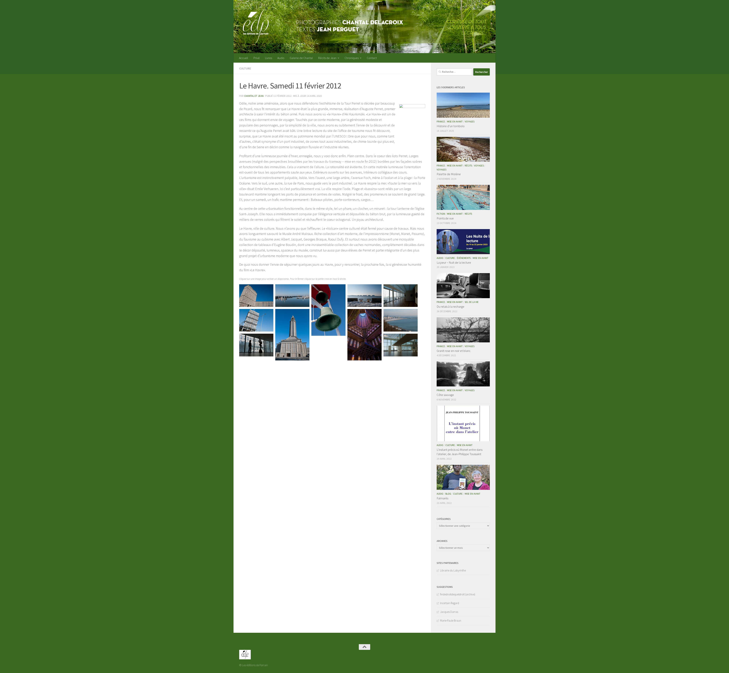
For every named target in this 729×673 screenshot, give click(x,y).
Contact (372, 58)
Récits (468, 165)
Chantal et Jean (254, 96)
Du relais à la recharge (450, 306)
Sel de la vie (472, 302)
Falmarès (442, 498)
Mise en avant (455, 121)
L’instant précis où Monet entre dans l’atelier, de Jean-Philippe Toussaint (459, 452)
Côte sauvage (445, 395)
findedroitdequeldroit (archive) (457, 594)
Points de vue (445, 218)
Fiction (441, 213)
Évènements (464, 258)
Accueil (243, 58)
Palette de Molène (449, 174)
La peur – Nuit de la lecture (454, 262)
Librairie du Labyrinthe (453, 570)
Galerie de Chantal (301, 58)
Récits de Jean (327, 58)
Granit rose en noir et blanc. (454, 351)
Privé (256, 58)
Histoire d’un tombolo (451, 126)
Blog (448, 493)
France (441, 121)
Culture (245, 68)
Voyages (469, 121)
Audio (280, 58)
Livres (268, 58)
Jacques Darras (449, 612)
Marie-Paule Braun (450, 620)
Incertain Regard (449, 603)
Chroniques (352, 58)
